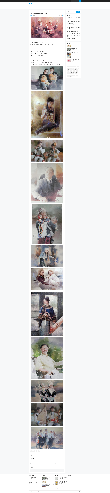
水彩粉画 (31, 15)
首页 (30, 7)
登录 (50, 470)
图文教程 (75, 69)
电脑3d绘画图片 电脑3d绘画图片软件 (73, 31)
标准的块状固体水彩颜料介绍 (75, 55)
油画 (71, 73)
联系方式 (80, 491)
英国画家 (74, 75)
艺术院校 (50, 7)
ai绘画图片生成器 (69, 66)
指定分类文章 (31, 475)
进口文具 (77, 75)
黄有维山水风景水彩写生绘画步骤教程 (50, 478)
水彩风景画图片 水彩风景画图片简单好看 (59, 463)
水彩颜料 (68, 73)
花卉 (71, 75)
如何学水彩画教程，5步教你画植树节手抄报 (62, 486)
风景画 (70, 76)
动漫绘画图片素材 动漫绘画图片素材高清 (73, 17)
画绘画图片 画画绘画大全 (71, 39)
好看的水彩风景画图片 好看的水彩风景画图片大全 (59, 460)
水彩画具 (76, 72)
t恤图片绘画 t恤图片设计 (71, 23)
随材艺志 (32, 3)
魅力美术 (38, 7)
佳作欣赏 (33, 7)
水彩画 (34, 15)
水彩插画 (71, 72)
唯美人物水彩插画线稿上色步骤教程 (50, 481)
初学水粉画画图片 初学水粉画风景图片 (35, 460)
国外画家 (72, 69)
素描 (73, 73)
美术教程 (42, 7)
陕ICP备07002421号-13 (37, 491)
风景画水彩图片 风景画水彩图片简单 (47, 463)
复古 (77, 69)
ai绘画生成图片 (74, 66)
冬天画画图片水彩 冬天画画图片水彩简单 (35, 463)
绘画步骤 (76, 73)
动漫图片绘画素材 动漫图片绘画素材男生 (73, 21)
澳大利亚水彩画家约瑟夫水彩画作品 (50, 485)
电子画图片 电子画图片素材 (71, 38)
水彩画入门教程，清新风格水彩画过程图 (63, 478)
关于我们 (77, 491)
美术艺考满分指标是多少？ (33, 482)
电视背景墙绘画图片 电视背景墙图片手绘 (73, 29)
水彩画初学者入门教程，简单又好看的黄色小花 (63, 482)
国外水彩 (68, 69)
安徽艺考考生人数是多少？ (33, 477)
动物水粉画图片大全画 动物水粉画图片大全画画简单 (47, 460)
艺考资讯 (46, 7)
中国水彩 (78, 66)
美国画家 (68, 75)
